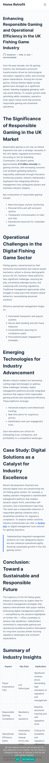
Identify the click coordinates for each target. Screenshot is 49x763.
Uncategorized (9, 58)
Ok (17, 759)
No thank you (28, 759)
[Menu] (45, 4)
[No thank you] (45, 753)
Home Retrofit (14, 4)
